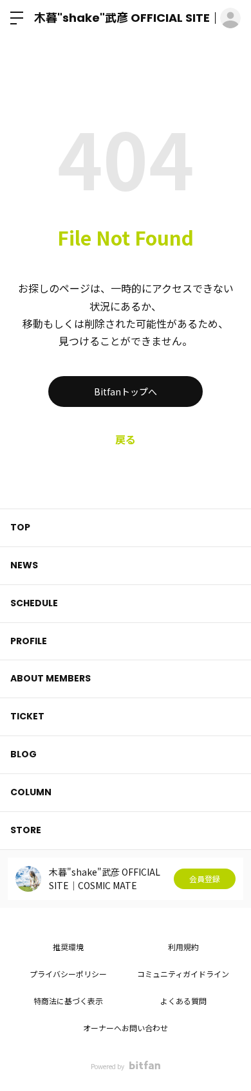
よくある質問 (183, 1000)
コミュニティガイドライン (183, 973)
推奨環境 (68, 946)
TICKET (27, 716)
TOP (20, 527)
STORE (25, 830)
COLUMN (30, 792)
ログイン (230, 18)
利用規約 (183, 946)
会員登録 (204, 878)
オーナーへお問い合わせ (125, 1027)
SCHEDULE (34, 603)
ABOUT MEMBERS (50, 678)
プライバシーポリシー (68, 973)
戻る (125, 439)
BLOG (23, 754)
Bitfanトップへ (125, 391)
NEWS (24, 565)
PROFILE (28, 641)
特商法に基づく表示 (68, 1000)
